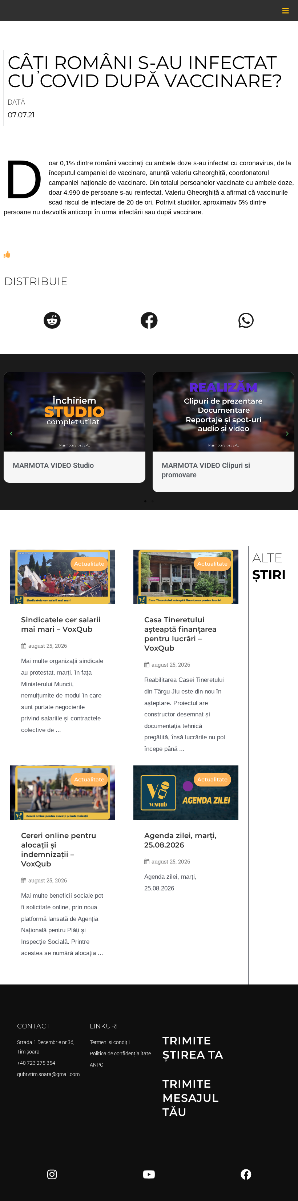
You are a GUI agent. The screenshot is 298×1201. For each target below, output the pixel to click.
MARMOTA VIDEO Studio (53, 465)
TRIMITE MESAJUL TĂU (190, 1098)
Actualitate (89, 563)
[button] (52, 320)
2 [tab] (152, 501)
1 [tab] (145, 501)
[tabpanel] (74, 429)
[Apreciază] (7, 254)
